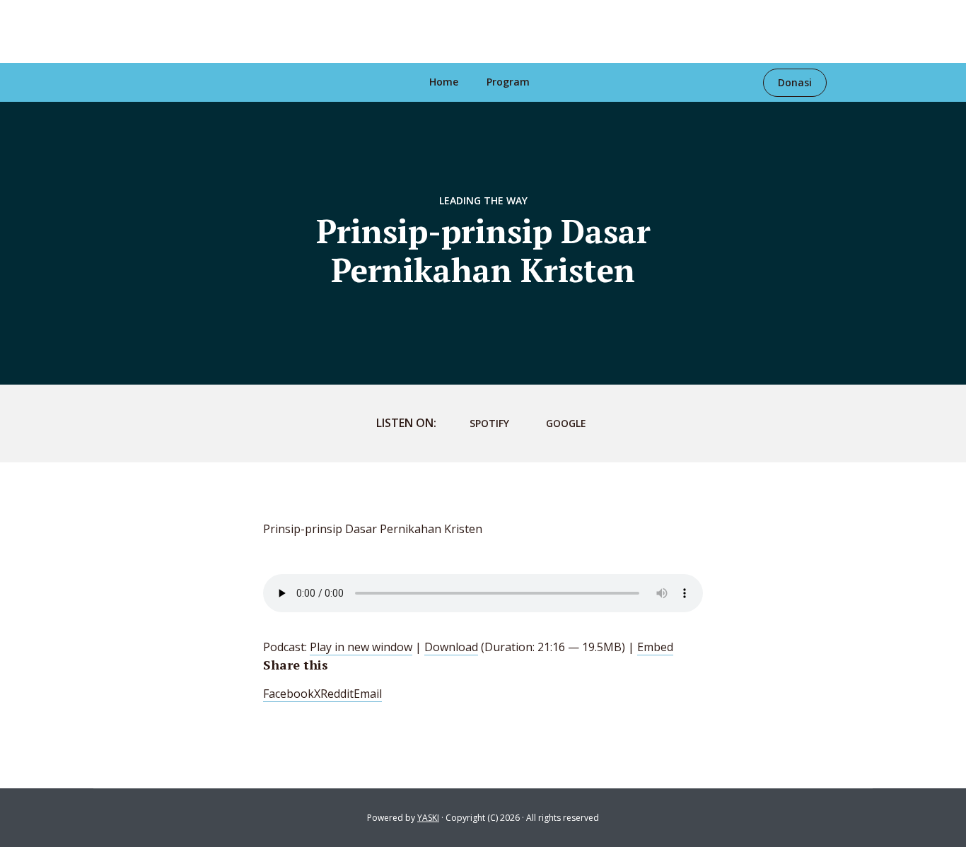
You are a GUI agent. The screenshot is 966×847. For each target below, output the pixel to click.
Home (443, 81)
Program (508, 81)
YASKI (428, 818)
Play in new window (361, 647)
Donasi (795, 82)
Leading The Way (483, 200)
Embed (655, 647)
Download (451, 647)
